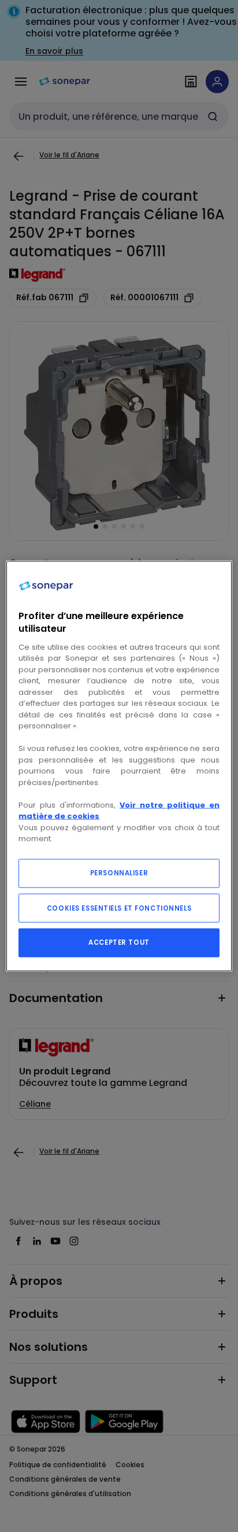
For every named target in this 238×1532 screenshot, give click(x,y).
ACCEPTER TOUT (118, 942)
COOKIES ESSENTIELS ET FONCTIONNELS (119, 907)
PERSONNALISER (119, 872)
